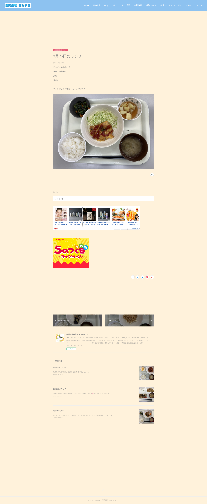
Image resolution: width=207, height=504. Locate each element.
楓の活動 (97, 5)
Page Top (103, 490)
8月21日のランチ (59, 367)
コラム (188, 5)
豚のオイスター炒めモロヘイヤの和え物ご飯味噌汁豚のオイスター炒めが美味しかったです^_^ (83, 415)
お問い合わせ (151, 5)
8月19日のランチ (59, 410)
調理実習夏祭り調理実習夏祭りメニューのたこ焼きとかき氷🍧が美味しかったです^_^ (81, 394)
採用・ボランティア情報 (171, 5)
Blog (106, 5)
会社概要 (138, 5)
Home (86, 5)
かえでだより (117, 5)
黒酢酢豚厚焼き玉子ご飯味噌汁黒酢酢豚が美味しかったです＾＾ (74, 372)
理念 (129, 5)
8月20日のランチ (59, 389)
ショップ (198, 5)
